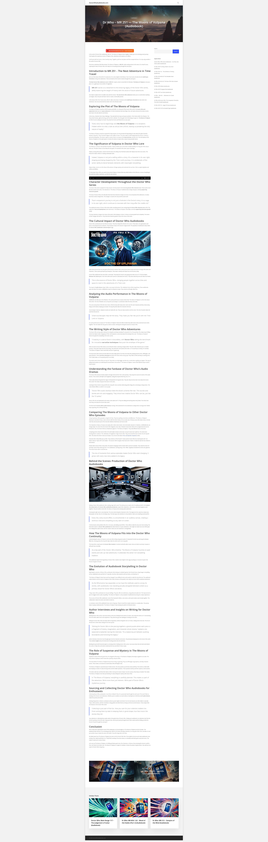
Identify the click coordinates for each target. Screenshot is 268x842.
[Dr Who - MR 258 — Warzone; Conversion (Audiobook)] (156, 771)
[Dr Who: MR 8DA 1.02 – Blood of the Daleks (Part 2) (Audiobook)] (134, 813)
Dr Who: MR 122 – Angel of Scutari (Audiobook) (165, 105)
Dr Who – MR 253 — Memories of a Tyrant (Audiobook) (164, 96)
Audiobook (134, 18)
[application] (120, 178)
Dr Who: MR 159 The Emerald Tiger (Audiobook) (165, 108)
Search (155, 48)
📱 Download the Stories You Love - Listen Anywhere (119, 50)
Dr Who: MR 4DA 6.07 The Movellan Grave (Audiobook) (164, 77)
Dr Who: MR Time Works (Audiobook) (162, 92)
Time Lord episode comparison (130, 435)
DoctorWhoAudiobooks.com (98, 2)
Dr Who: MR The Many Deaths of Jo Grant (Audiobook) (163, 67)
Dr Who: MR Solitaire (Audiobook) (161, 86)
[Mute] (144, 178)
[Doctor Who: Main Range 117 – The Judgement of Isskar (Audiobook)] (103, 813)
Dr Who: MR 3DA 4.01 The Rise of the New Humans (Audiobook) (166, 82)
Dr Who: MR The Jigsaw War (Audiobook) (163, 89)
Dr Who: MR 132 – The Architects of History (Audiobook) (164, 72)
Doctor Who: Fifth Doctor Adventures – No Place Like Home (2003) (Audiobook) (166, 62)
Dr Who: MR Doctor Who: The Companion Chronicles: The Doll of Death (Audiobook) (166, 101)
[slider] (148, 177)
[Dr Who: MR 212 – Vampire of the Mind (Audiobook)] (165, 813)
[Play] (90, 178)
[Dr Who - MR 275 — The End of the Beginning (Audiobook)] (111, 771)
